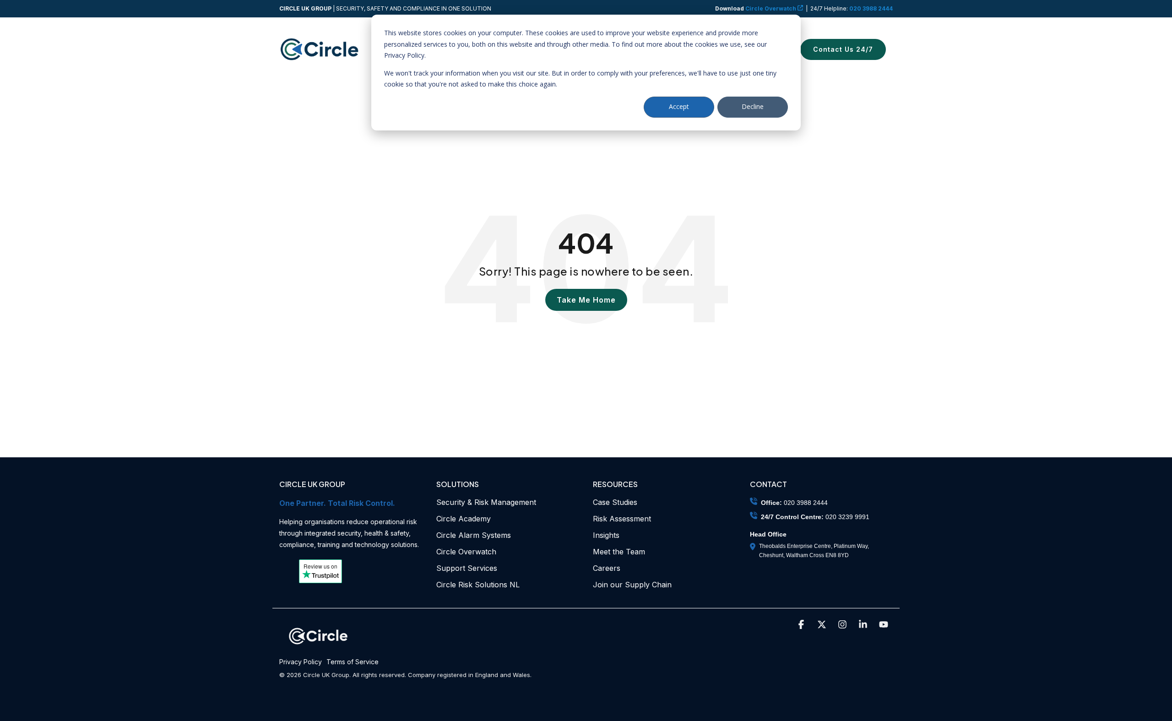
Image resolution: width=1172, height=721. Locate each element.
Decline (753, 106)
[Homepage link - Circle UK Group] (318, 648)
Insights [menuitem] (606, 535)
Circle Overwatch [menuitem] (466, 551)
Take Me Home (586, 299)
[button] (802, 625)
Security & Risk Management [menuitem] (486, 502)
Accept (679, 106)
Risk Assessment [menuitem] (622, 518)
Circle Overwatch (756, 8)
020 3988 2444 (871, 8)
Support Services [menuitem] (466, 568)
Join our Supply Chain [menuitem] (632, 584)
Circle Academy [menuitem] (463, 518)
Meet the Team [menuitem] (619, 551)
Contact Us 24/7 (843, 49)
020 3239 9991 (847, 516)
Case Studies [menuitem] (615, 502)
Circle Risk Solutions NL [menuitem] (478, 584)
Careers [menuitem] (606, 568)
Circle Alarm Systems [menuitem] (473, 535)
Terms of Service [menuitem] (352, 662)
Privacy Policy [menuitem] (300, 662)
